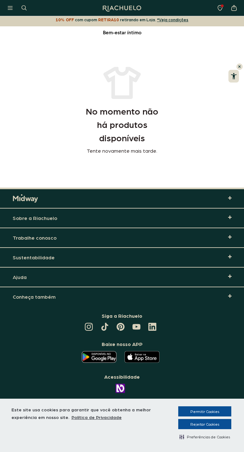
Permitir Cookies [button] (204, 411)
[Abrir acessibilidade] (233, 76)
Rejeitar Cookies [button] (204, 424)
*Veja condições (172, 19)
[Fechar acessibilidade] (239, 66)
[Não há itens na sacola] (233, 8)
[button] (204, 437)
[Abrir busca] (24, 8)
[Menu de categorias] (10, 8)
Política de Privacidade (96, 417)
